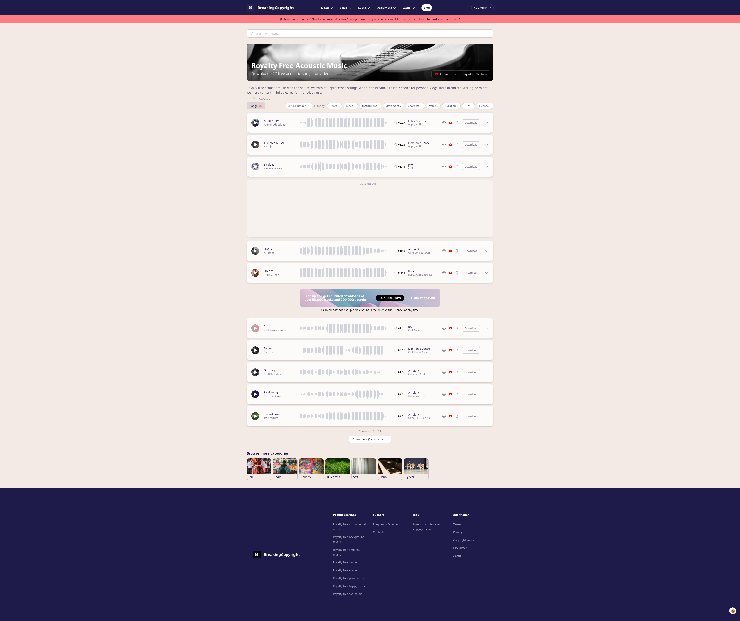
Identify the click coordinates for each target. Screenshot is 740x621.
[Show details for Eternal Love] (487, 416)
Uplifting (425, 418)
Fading (268, 348)
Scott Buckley (272, 374)
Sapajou (269, 146)
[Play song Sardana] (255, 166)
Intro (267, 326)
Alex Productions (274, 124)
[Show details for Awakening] (487, 394)
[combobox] (370, 33)
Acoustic (264, 98)
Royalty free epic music (348, 570)
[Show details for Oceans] (487, 273)
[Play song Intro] (255, 328)
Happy (411, 124)
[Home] (249, 99)
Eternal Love (272, 414)
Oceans (268, 271)
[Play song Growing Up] (255, 372)
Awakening (271, 392)
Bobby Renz (271, 275)
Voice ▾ (433, 106)
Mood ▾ (351, 106)
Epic (417, 396)
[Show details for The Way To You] (487, 145)
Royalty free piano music (349, 578)
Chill (418, 124)
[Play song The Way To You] (255, 144)
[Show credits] (457, 123)
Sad (417, 374)
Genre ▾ (335, 106)
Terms (457, 524)
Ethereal (419, 252)
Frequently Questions (387, 524)
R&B (411, 327)
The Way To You (274, 142)
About (457, 556)
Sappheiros (271, 352)
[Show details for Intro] (487, 328)
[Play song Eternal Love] (255, 416)
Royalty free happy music (349, 586)
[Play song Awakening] (255, 394)
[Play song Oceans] (255, 273)
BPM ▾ (469, 106)
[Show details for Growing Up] (487, 372)
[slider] (343, 122)
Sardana (269, 164)
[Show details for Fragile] (487, 251)
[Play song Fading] (255, 350)
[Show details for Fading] (487, 350)
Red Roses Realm (275, 330)
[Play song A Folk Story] (255, 123)
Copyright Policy (463, 540)
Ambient (413, 249)
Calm (411, 252)
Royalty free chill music (348, 562)
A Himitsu (270, 253)
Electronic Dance (419, 143)
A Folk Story (271, 120)
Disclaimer (460, 548)
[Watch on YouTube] (450, 122)
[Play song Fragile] (255, 251)
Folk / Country (417, 121)
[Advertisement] (370, 211)
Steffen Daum (273, 396)
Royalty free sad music (347, 594)
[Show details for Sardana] (487, 166)
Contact (378, 532)
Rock (411, 271)
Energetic (427, 274)
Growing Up (271, 370)
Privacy (457, 532)
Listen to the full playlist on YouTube (463, 74)
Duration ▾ (451, 106)
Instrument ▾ (370, 106)
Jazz (410, 165)
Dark (427, 252)
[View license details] (444, 123)
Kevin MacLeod (273, 168)
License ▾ (485, 106)
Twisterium (271, 418)
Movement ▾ (393, 106)
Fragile (268, 249)
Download (471, 122)
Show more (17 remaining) (370, 439)
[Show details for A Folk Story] (487, 123)
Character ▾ (415, 106)
